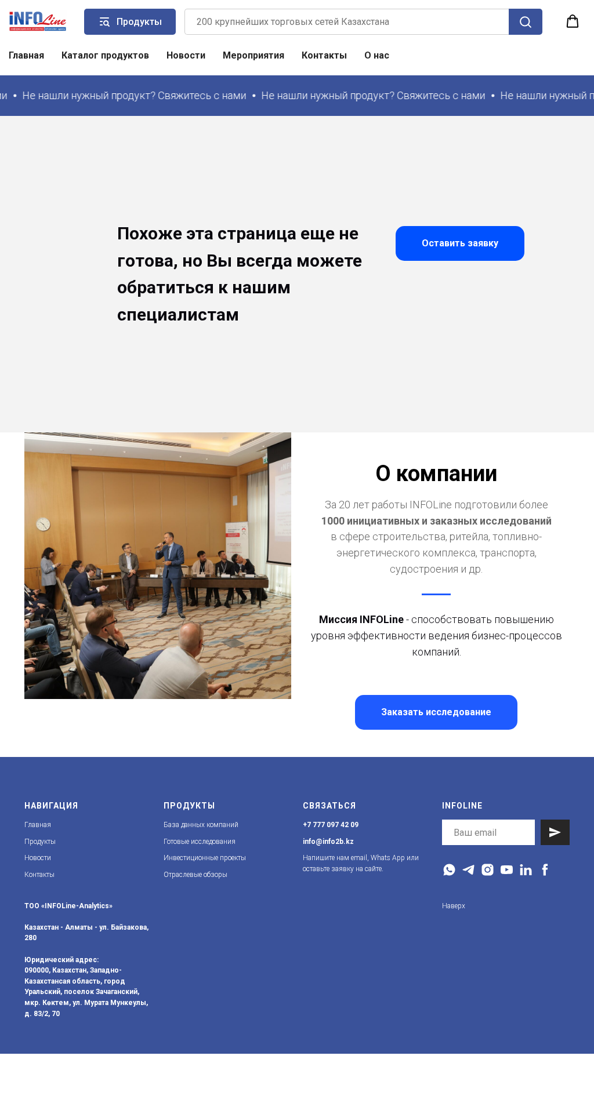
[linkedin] (526, 869)
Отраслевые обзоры (195, 875)
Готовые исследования (200, 842)
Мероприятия (253, 55)
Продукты (40, 842)
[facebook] (545, 869)
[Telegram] (468, 869)
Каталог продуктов (105, 55)
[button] (572, 21)
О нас (376, 55)
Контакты (324, 55)
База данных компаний (201, 825)
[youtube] (506, 869)
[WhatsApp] (449, 869)
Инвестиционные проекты (205, 858)
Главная (26, 55)
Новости (185, 55)
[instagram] (487, 869)
